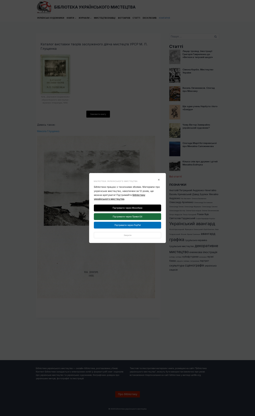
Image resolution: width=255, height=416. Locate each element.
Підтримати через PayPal (128, 225)
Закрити (127, 235)
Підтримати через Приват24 (127, 216)
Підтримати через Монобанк (127, 208)
